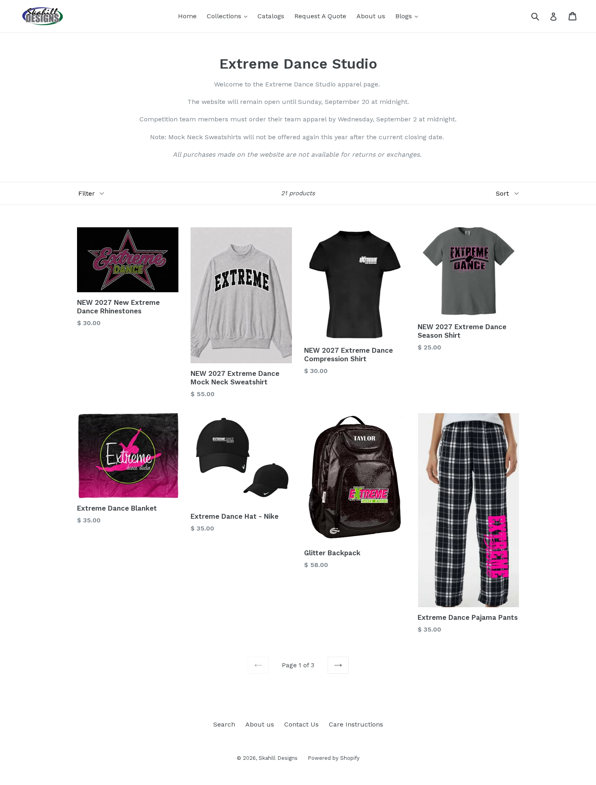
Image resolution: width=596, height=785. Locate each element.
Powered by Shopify (334, 758)
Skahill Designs (278, 758)
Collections (229, 16)
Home (187, 16)
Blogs (408, 16)
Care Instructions (356, 724)
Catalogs (270, 16)
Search (224, 724)
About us (370, 16)
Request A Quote (320, 16)
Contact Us (301, 724)
